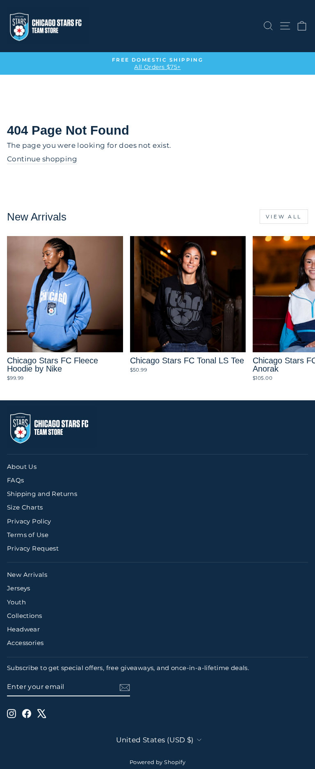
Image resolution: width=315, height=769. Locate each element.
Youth (16, 602)
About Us (22, 467)
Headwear (23, 629)
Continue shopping (42, 159)
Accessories (25, 643)
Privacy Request (33, 548)
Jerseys (18, 588)
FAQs (15, 480)
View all (284, 216)
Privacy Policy (29, 521)
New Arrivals (27, 574)
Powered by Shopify (157, 762)
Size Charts (25, 507)
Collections (24, 616)
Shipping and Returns (42, 494)
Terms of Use (27, 535)
